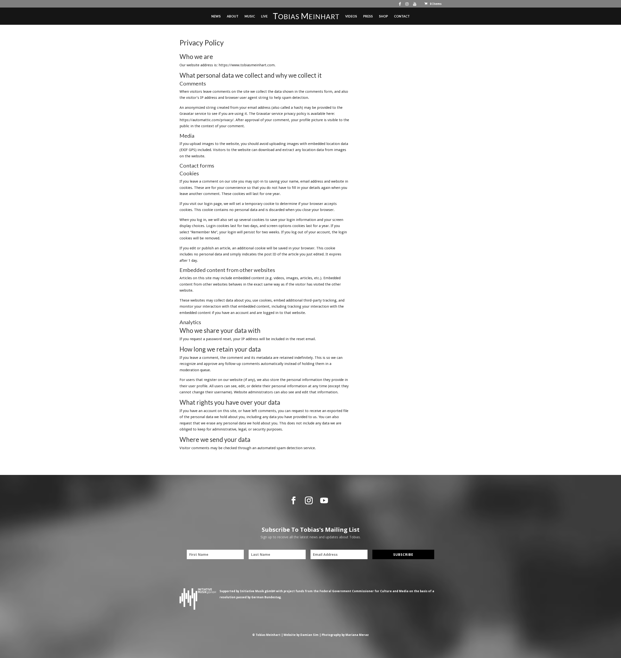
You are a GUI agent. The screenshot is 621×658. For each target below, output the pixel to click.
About (232, 16)
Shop (383, 16)
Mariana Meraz (357, 635)
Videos (351, 16)
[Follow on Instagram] (309, 500)
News (216, 16)
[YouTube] (415, 5)
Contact (402, 16)
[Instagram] (407, 5)
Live (264, 16)
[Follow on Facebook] (293, 500)
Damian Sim (309, 635)
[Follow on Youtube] (324, 500)
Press (368, 16)
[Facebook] (400, 5)
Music (250, 16)
